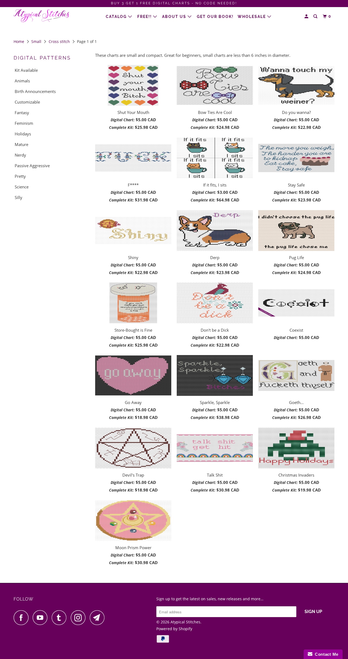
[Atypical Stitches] (41, 16)
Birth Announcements (35, 91)
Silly (18, 197)
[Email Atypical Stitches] (99, 617)
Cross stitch (59, 41)
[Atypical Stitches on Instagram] (80, 617)
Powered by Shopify (174, 628)
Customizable (27, 102)
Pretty (20, 176)
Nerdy (20, 155)
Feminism (24, 123)
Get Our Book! (215, 16)
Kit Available (26, 70)
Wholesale (252, 16)
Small (36, 41)
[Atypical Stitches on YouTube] (42, 617)
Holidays (23, 133)
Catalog (117, 16)
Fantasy (22, 112)
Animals (22, 80)
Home (19, 41)
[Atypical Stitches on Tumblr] (61, 617)
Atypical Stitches (185, 621)
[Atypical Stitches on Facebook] (23, 617)
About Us (175, 16)
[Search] (316, 16)
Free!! (145, 16)
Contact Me (325, 654)
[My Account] (307, 16)
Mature (21, 144)
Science (22, 186)
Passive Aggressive (32, 165)
